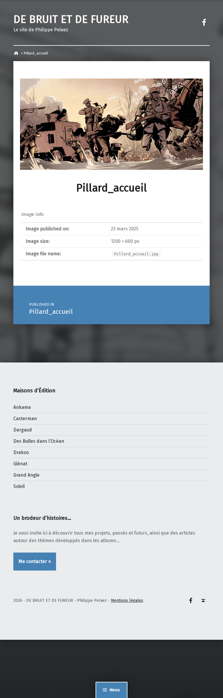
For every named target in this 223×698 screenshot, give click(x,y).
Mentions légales (127, 600)
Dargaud (22, 430)
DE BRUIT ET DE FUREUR (70, 19)
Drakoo (21, 452)
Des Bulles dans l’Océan (38, 441)
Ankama (22, 407)
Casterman (25, 418)
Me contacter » (35, 561)
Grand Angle (26, 475)
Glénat (20, 463)
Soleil (19, 486)
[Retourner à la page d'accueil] (16, 53)
